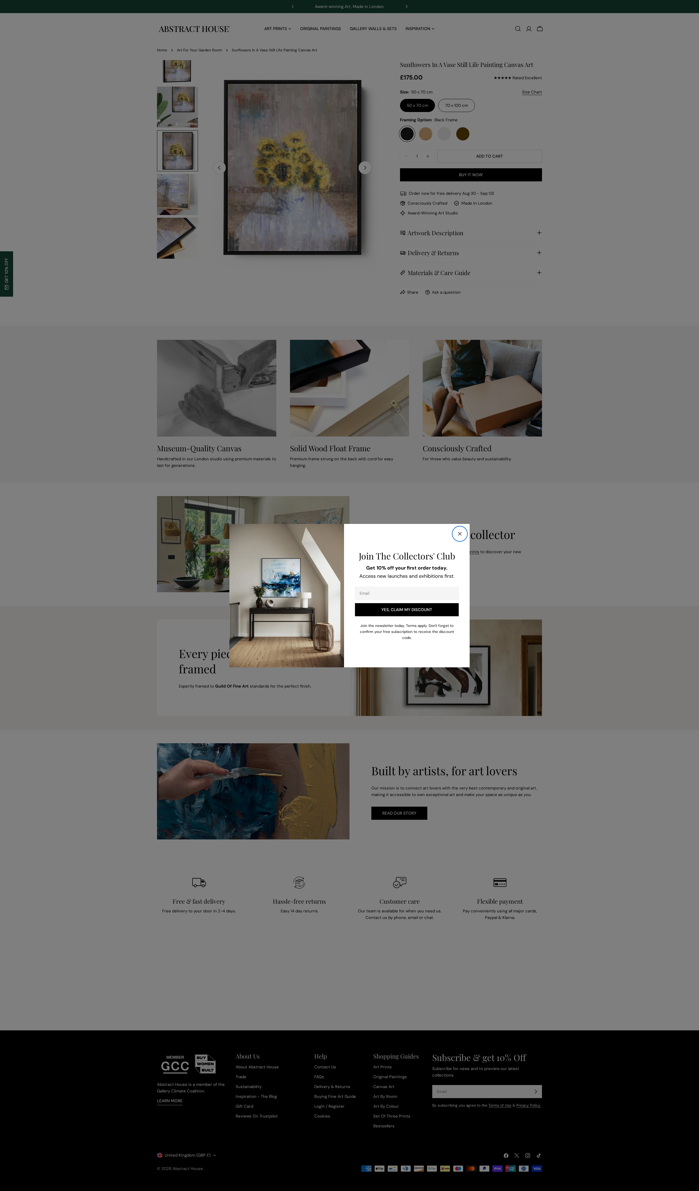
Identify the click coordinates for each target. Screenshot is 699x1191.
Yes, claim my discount (406, 609)
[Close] (459, 533)
